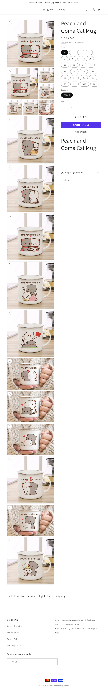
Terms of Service (14, 626)
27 (74, 77)
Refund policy (13, 632)
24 (74, 71)
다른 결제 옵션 (81, 132)
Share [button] (66, 180)
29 (74, 84)
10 (90, 59)
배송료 (63, 42)
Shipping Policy (14, 645)
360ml (67, 95)
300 (84, 84)
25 (65, 77)
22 (93, 77)
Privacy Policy (13, 639)
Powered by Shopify (62, 686)
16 (93, 71)
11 (65, 65)
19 (65, 71)
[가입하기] (54, 662)
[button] (8, 10)
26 (84, 71)
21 (84, 77)
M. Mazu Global (50, 686)
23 (65, 84)
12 (74, 65)
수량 (63, 101)
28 (94, 84)
